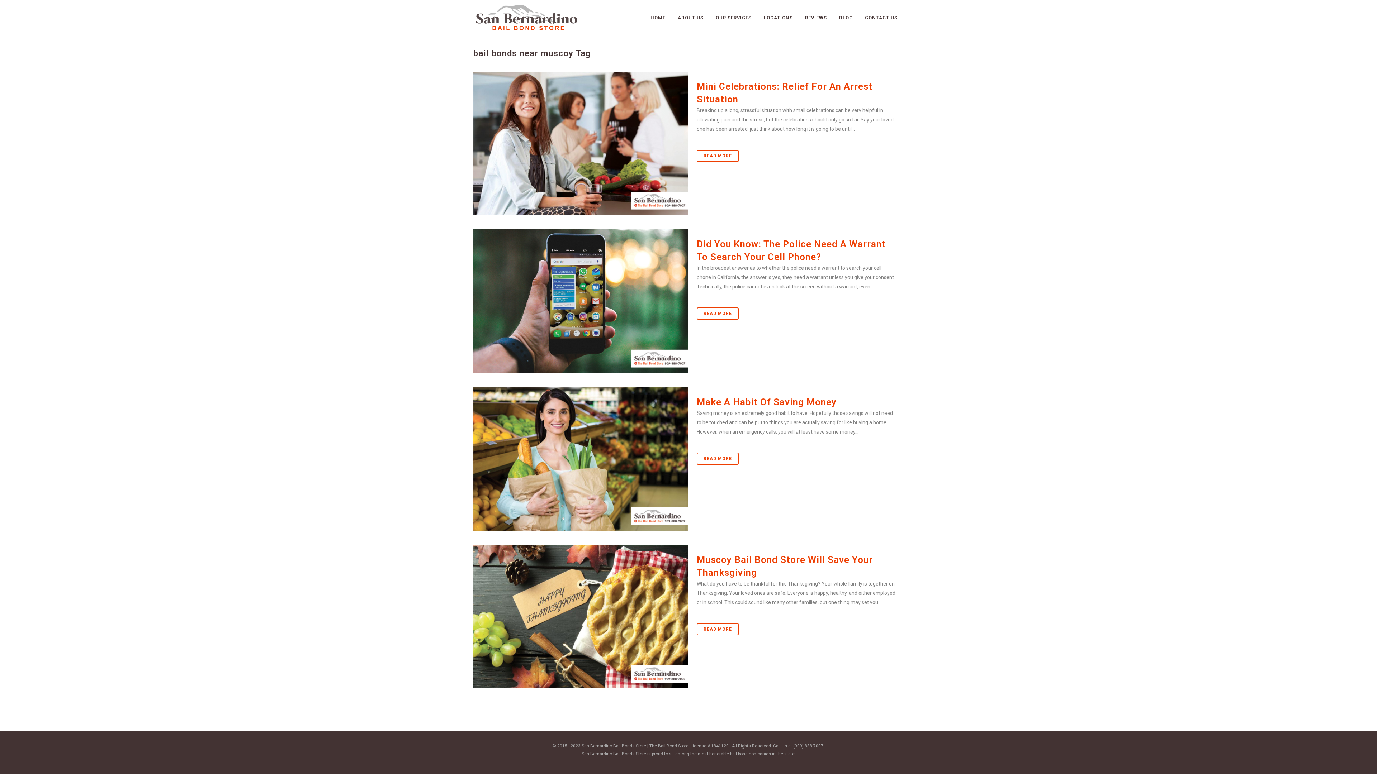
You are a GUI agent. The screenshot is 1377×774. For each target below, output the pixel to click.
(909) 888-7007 (808, 746)
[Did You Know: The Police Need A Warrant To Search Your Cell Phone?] (580, 301)
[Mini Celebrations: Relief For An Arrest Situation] (580, 143)
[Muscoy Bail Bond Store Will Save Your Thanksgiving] (580, 616)
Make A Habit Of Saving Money (767, 402)
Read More (718, 155)
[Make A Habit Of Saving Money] (580, 459)
